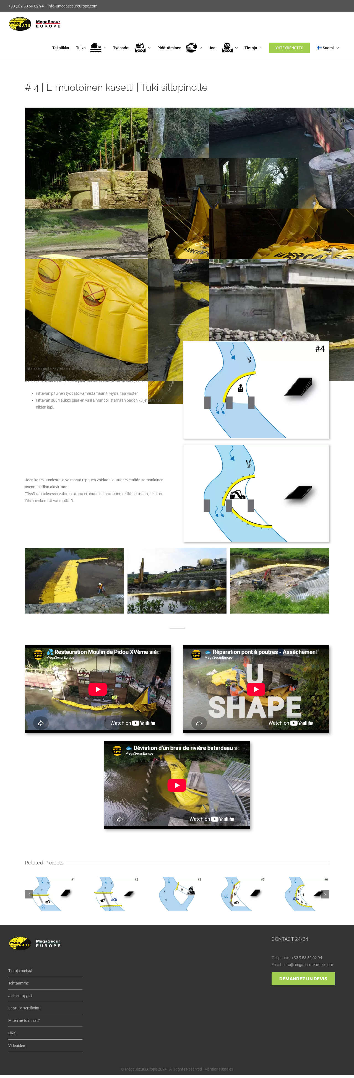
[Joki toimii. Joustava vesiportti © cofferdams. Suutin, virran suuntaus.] (279, 549)
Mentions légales (218, 1069)
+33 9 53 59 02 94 (306, 957)
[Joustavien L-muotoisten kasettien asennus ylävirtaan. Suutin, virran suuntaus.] (177, 549)
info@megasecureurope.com (72, 6)
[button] (29, 894)
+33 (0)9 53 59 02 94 (26, 6)
